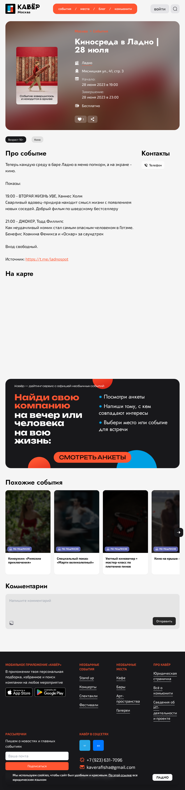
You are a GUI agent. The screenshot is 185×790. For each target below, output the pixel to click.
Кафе (120, 678)
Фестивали (88, 705)
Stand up (86, 678)
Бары (120, 687)
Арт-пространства (128, 698)
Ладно (87, 62)
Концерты (88, 687)
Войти (160, 8)
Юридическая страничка (165, 676)
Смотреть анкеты (92, 457)
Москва (24, 12)
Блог (102, 9)
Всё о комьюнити (163, 690)
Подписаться (37, 766)
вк (98, 745)
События (64, 9)
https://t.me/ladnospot (46, 258)
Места (85, 9)
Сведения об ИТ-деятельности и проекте (165, 710)
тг (84, 745)
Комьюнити (123, 9)
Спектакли (88, 696)
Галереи (123, 710)
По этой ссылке (120, 775)
